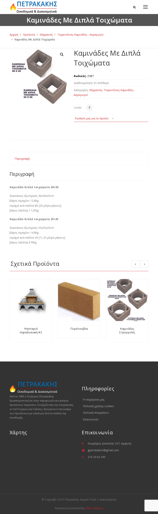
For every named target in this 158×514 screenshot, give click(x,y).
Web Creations (94, 508)
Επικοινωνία (90, 419)
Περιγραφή (22, 158)
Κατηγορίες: (81, 90)
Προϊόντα (29, 34)
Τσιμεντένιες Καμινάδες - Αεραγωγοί (80, 34)
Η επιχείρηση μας (93, 399)
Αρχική (14, 34)
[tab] (79, 158)
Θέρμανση (46, 34)
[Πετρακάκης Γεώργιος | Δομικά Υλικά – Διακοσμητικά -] (34, 7)
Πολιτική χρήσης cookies (98, 406)
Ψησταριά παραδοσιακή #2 (31, 330)
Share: (78, 107)
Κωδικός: (80, 76)
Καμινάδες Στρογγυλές (127, 330)
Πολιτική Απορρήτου (96, 412)
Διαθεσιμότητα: (83, 83)
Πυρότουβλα (79, 328)
